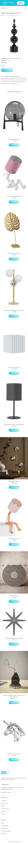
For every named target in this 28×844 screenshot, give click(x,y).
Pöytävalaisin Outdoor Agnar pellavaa (14, 424)
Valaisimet (10, 58)
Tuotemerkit (4, 811)
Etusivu (3, 15)
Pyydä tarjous (21, 3)
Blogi (2, 823)
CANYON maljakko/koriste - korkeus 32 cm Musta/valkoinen (14, 696)
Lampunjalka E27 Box (14, 367)
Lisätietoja (7, 70)
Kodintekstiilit (4, 803)
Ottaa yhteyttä (4, 825)
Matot (2, 806)
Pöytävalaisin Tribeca (14, 481)
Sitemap (3, 833)
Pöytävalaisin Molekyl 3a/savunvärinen (14, 310)
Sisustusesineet (5, 808)
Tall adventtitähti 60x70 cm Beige (14, 638)
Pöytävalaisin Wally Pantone (14, 196)
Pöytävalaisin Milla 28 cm (14, 139)
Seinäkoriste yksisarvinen (14, 754)
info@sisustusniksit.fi (6, 792)
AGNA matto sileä (14, 595)
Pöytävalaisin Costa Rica (14, 253)
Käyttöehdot (4, 828)
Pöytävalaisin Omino (14, 538)
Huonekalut (4, 800)
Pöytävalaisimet (17, 58)
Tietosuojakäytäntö (6, 831)
